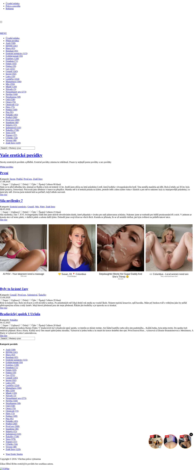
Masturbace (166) (13, 81)
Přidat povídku (12, 40)
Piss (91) (9, 112)
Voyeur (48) (11, 140)
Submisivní (32, 295)
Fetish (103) (11, 63)
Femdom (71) (12, 61)
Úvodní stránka (12, 3)
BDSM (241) (12, 46)
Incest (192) (11, 74)
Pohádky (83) (12, 115)
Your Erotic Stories (14, 454)
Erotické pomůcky (18, 206)
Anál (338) (10, 43)
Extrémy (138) (12, 58)
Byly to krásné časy (14, 289)
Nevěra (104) (12, 94)
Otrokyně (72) (12, 104)
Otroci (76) (11, 102)
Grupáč (30, 206)
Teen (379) (10, 132)
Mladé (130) (11, 86)
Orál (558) (10, 99)
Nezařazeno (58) (13, 97)
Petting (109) (11, 109)
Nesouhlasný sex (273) (16, 92)
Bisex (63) (10, 48)
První (4, 173)
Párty (42, 206)
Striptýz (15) (11, 125)
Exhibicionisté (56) (14, 56)
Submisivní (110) (13, 127)
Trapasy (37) (11, 135)
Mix (37, 206)
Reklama (10, 8)
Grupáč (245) (12, 71)
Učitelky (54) (12, 138)
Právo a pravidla (13, 6)
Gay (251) (10, 69)
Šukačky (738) (12, 130)
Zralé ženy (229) (13, 143)
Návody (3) (11, 89)
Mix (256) (10, 84)
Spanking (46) (12, 122)
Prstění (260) (11, 117)
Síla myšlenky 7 (11, 200)
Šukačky (42, 295)
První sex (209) (12, 120)
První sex (28, 179)
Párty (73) (10, 107)
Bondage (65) (12, 51)
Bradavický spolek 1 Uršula (20, 314)
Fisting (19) (11, 66)
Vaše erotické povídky (21, 155)
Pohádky (14, 320)
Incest (12, 179)
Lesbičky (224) (12, 79)
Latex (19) (10, 76)
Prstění (19, 179)
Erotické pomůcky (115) (16, 53)
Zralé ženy (38, 179)
